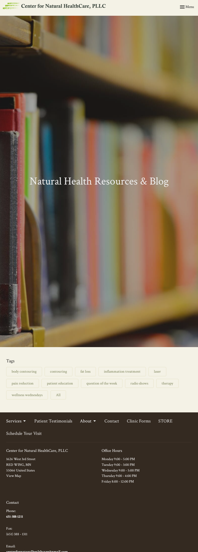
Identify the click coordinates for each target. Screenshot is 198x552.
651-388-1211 (14, 516)
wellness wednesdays (27, 395)
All (58, 395)
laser (157, 371)
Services (13, 421)
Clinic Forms (139, 421)
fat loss (85, 371)
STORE (165, 421)
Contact (111, 421)
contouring (58, 371)
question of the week (101, 383)
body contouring (24, 371)
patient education (60, 383)
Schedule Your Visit (24, 433)
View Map (13, 476)
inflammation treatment (122, 371)
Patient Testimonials (53, 421)
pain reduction (23, 383)
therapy (167, 383)
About (86, 421)
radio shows (139, 383)
